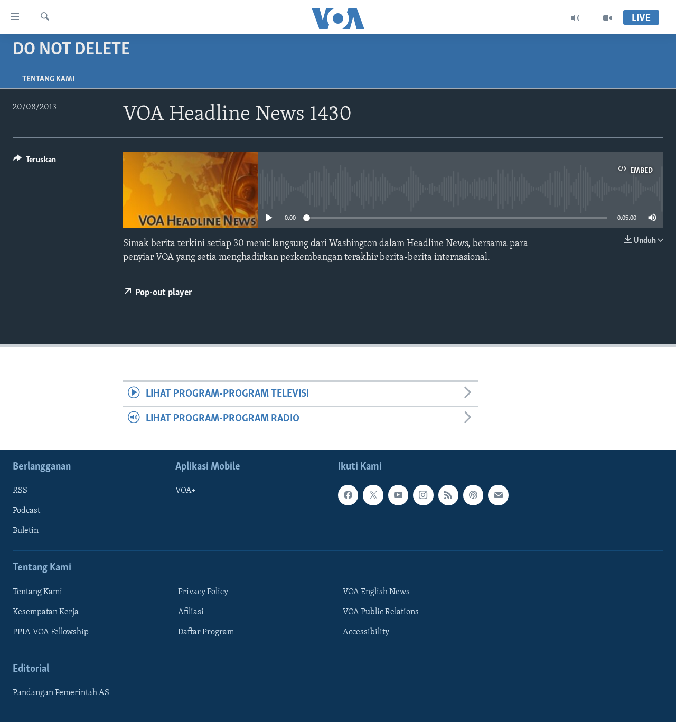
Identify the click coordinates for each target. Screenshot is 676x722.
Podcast (26, 511)
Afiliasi (191, 612)
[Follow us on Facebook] (348, 495)
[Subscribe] (498, 495)
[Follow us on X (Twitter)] (373, 495)
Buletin (26, 531)
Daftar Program (206, 632)
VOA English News (376, 591)
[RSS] (448, 495)
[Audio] (575, 18)
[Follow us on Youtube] (398, 495)
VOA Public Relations (381, 612)
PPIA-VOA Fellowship (51, 632)
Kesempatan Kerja (46, 612)
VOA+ (185, 490)
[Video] (607, 18)
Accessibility (366, 632)
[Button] (34, 162)
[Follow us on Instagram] (423, 495)
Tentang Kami (48, 79)
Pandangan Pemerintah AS (61, 693)
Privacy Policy (203, 591)
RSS (20, 490)
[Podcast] (473, 495)
